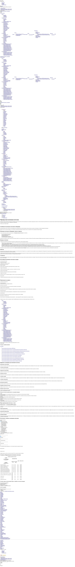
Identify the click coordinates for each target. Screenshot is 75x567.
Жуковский (4, 115)
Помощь (1, 544)
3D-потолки (2, 501)
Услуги (4, 183)
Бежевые (1, 524)
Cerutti (1, 498)
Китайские (1, 519)
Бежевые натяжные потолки (7, 333)
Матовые (4, 301)
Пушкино (4, 124)
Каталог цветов (2, 521)
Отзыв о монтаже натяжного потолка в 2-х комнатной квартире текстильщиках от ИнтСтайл (14, 349)
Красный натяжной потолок (7, 332)
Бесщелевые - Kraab (6, 314)
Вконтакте (3, 2)
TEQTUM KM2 (5, 313)
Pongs (3, 423)
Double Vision (5, 312)
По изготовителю (5, 177)
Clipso (4, 306)
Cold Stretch (5, 316)
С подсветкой (2, 506)
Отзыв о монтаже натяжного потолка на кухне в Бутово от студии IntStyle (12, 355)
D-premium (4, 305)
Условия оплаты (2, 545)
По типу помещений (6, 160)
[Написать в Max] (37, 566)
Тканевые (4, 304)
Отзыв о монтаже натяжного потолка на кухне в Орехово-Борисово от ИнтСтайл (13, 352)
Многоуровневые (5, 310)
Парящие (4, 320)
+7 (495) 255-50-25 (2, 8)
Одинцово (4, 123)
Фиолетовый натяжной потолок (7, 335)
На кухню (4, 324)
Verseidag (4, 430)
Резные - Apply (5, 315)
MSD (1, 527)
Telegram (3, 3)
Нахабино (4, 122)
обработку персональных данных (9, 491)
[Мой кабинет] (0, 103)
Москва (4, 121)
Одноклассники (4, 4)
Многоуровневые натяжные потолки (5, 538)
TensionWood (2, 532)
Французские (2, 520)
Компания (1, 540)
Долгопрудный (5, 114)
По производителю (2, 533)
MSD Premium (4, 422)
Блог (1, 547)
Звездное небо (5, 311)
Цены (4, 188)
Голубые (1, 525)
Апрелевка (4, 111)
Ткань (4, 136)
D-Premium (4, 427)
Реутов (4, 125)
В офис (4, 328)
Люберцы (4, 120)
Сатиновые (4, 302)
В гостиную (5, 327)
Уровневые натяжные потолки (4, 537)
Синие (1, 523)
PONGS (4, 318)
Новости (1, 541)
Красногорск (5, 118)
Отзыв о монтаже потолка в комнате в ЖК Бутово (8, 348)
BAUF (3, 425)
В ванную (4, 325)
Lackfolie (1, 534)
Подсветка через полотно (6, 322)
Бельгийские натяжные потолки (7, 338)
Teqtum (3, 424)
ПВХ (4, 131)
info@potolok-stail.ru (3, 213)
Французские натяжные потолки (7, 341)
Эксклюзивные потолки (6, 142)
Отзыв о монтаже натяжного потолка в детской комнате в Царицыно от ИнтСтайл (13, 359)
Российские (1, 518)
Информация (2, 543)
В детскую (4, 326)
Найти (1, 562)
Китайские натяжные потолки (7, 339)
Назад (4, 141)
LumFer (4, 317)
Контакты (4, 201)
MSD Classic (4, 421)
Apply (1, 535)
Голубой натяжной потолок (7, 336)
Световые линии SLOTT (3, 510)
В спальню (1, 512)
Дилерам (6, 195)
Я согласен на (7, 491)
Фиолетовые (2, 526)
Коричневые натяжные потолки (7, 334)
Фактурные (4, 303)
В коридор (4, 329)
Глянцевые (1, 493)
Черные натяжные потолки (7, 331)
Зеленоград (4, 116)
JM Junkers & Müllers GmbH (7, 307)
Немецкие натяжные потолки (7, 340)
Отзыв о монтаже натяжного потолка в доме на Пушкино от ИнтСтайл (11, 356)
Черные (1, 522)
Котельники (5, 117)
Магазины (1, 542)
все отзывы (1, 346)
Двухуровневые (5, 309)
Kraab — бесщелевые (3, 505)
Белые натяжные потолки (6, 330)
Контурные (4, 321)
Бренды (1, 548)
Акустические (2, 503)
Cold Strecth (4, 432)
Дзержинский (5, 113)
